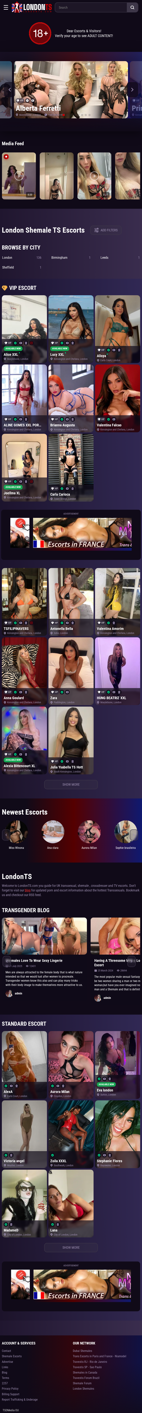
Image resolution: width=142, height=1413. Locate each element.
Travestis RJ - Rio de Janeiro (90, 1362)
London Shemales (83, 1388)
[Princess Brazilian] (71, 89)
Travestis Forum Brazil (86, 1378)
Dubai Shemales (82, 1351)
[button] (10, 90)
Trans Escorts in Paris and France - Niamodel (99, 1356)
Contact (6, 1351)
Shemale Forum (82, 1383)
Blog (4, 1372)
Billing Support (10, 1394)
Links (5, 1367)
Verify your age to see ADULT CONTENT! (84, 36)
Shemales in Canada (85, 1372)
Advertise (7, 1362)
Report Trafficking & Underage (20, 1399)
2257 (5, 1383)
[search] (132, 7)
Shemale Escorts (12, 1356)
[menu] (6, 7)
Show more (71, 784)
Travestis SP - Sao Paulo (87, 1367)
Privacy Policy (10, 1388)
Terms (5, 1378)
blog (28, 890)
